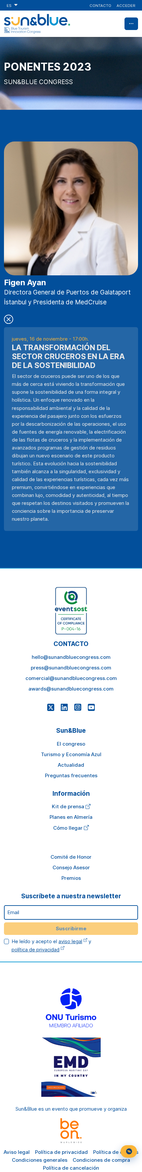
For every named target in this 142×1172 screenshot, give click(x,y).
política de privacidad (35, 949)
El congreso (71, 744)
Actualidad (71, 765)
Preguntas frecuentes (71, 775)
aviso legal (70, 941)
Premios (71, 878)
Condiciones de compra (101, 1160)
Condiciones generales (39, 1160)
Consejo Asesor (71, 867)
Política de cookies (115, 1152)
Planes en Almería (71, 817)
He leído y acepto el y (51, 945)
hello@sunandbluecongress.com (71, 657)
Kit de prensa (69, 806)
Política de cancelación (71, 1168)
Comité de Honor (71, 857)
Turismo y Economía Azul (71, 754)
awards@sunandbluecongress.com (71, 689)
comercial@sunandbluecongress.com (71, 678)
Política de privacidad (61, 1152)
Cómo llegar (68, 828)
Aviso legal (17, 1152)
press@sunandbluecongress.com (71, 667)
